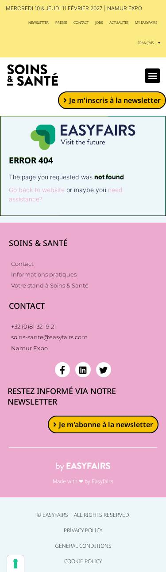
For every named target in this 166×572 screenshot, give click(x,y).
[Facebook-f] (62, 369)
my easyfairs (146, 22)
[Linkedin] (82, 369)
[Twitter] (103, 369)
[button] (152, 75)
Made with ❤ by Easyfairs (83, 481)
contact (81, 22)
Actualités (118, 22)
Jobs (99, 22)
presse (61, 22)
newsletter (38, 22)
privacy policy (83, 530)
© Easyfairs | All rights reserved (83, 515)
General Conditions (83, 545)
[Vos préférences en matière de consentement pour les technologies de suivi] (15, 563)
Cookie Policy (83, 561)
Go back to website (37, 189)
